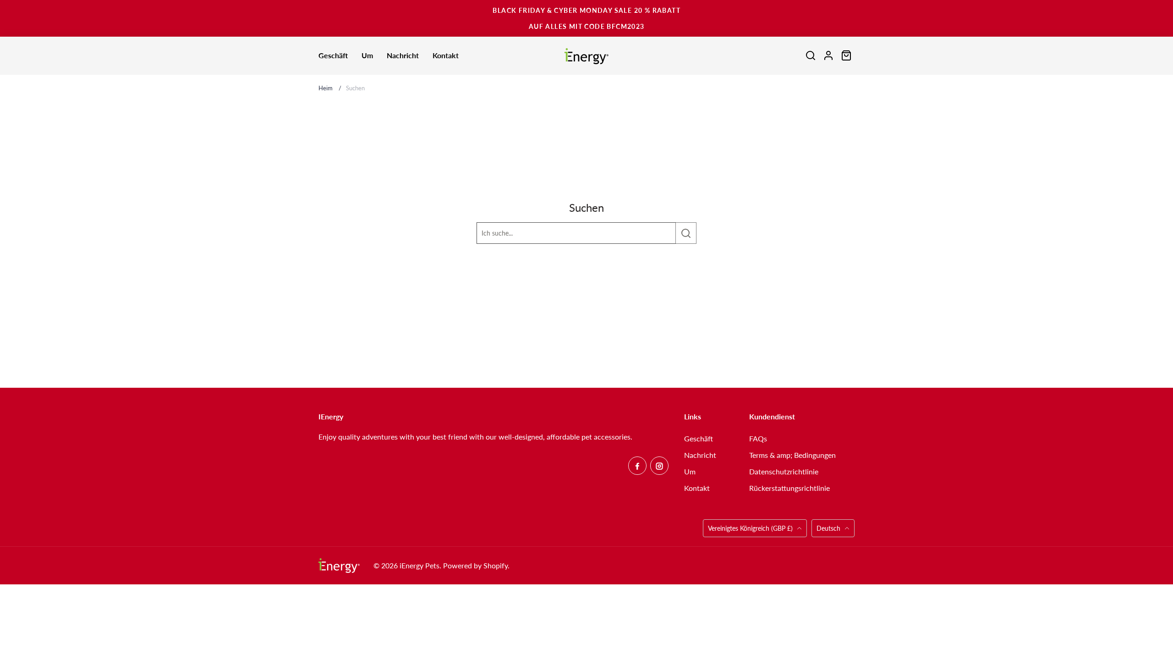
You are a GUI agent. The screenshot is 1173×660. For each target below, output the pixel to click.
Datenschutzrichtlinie (783, 471)
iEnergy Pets (419, 565)
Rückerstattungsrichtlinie (789, 488)
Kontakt (697, 488)
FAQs (758, 438)
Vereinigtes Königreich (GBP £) (751, 528)
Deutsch (828, 528)
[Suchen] (685, 233)
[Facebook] (637, 465)
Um (690, 471)
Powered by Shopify (475, 565)
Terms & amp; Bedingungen (792, 455)
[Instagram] (659, 465)
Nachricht (700, 455)
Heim (325, 88)
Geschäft (698, 438)
